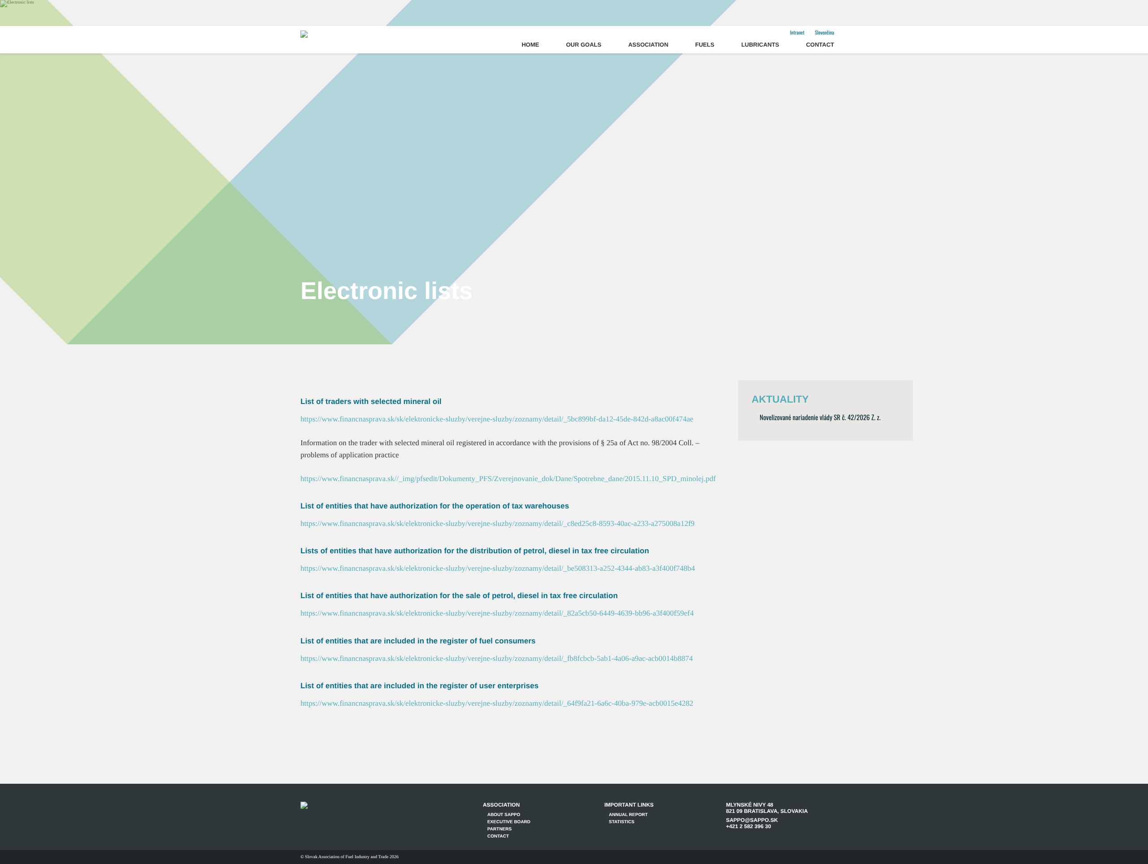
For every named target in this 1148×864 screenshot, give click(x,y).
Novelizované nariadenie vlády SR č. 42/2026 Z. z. (820, 417)
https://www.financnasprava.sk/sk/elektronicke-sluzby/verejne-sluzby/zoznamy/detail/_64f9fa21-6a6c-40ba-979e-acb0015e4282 (496, 703)
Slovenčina (824, 32)
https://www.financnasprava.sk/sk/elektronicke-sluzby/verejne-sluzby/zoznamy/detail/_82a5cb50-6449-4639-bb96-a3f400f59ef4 (497, 613)
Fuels (704, 44)
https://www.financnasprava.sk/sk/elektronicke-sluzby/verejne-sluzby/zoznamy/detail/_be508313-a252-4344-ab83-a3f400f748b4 (497, 568)
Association (648, 44)
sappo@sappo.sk (752, 820)
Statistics (622, 822)
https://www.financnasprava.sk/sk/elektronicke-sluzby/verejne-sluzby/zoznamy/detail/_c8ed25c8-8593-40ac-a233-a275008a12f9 (497, 523)
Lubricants (760, 44)
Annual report (628, 814)
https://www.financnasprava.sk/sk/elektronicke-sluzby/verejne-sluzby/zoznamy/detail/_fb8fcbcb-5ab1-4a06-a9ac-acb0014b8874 (496, 658)
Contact (820, 44)
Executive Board (509, 822)
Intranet (797, 32)
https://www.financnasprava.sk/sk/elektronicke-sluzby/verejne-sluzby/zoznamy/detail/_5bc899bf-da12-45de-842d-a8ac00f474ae (496, 419)
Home (530, 44)
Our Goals (583, 44)
